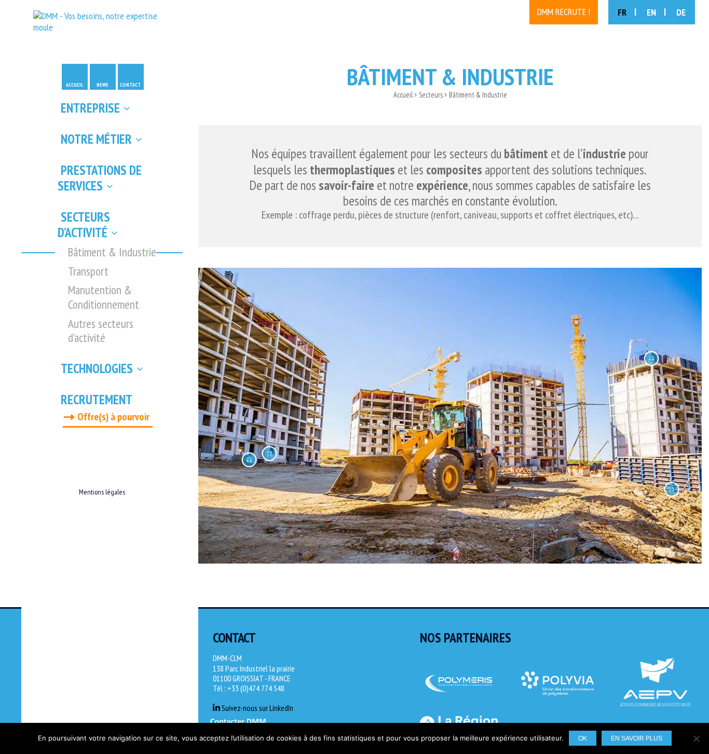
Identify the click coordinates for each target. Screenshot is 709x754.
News (102, 84)
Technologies (97, 368)
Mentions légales (102, 492)
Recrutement (96, 399)
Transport (88, 271)
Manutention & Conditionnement (103, 297)
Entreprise (90, 108)
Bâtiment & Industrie (112, 251)
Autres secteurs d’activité (100, 331)
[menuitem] (627, 12)
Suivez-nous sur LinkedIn (256, 708)
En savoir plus (636, 738)
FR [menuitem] (622, 12)
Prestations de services (100, 178)
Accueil (75, 84)
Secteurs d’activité (84, 225)
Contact (130, 84)
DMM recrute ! (563, 12)
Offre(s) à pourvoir (113, 416)
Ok (582, 738)
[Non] (696, 738)
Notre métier (96, 139)
